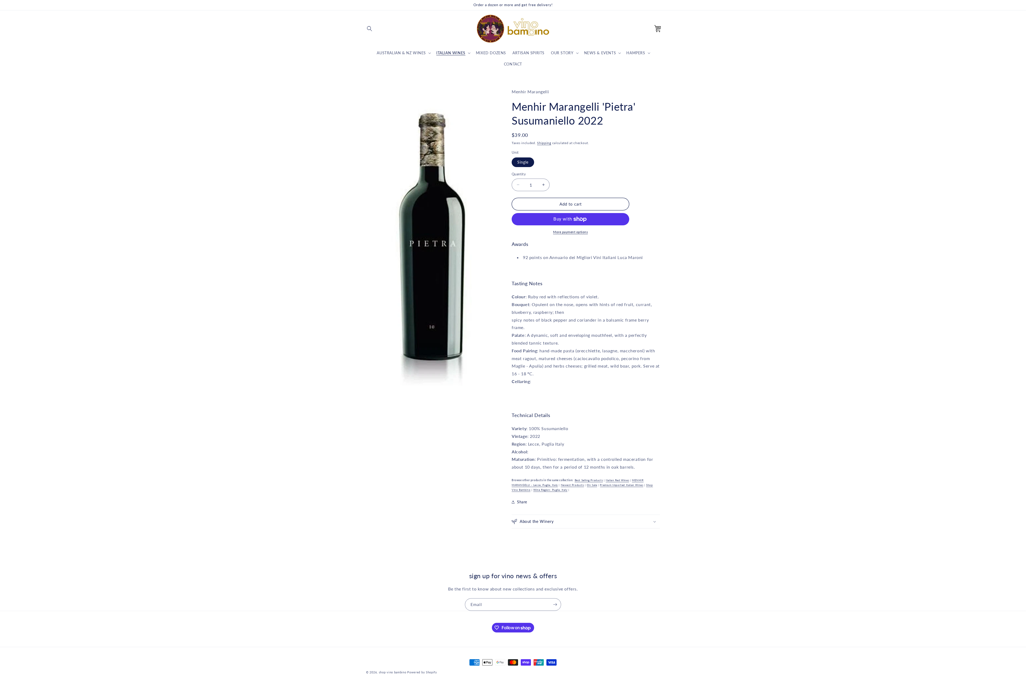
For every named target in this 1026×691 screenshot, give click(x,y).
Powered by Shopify (422, 672)
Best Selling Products (589, 480)
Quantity (519, 174)
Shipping (544, 143)
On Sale (592, 485)
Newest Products (572, 485)
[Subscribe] (555, 604)
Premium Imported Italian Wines (621, 485)
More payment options (570, 232)
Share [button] (522, 502)
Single (522, 162)
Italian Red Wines (617, 480)
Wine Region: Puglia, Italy (550, 489)
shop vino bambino (392, 672)
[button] (369, 28)
